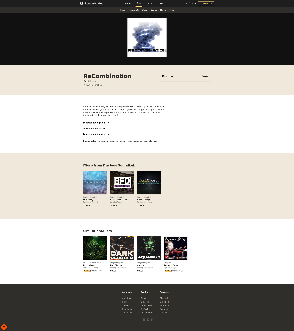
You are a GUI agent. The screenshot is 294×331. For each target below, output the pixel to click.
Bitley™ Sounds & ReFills (92, 263)
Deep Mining (89, 265)
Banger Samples (116, 263)
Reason (123, 10)
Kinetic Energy (143, 200)
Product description (94, 122)
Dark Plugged (116, 265)
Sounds (154, 10)
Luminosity (88, 200)
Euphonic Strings (172, 265)
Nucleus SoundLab (93, 85)
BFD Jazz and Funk (118, 200)
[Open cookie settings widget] (4, 327)
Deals (172, 10)
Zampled (167, 263)
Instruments (134, 10)
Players (163, 10)
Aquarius (141, 265)
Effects (145, 10)
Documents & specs (94, 134)
